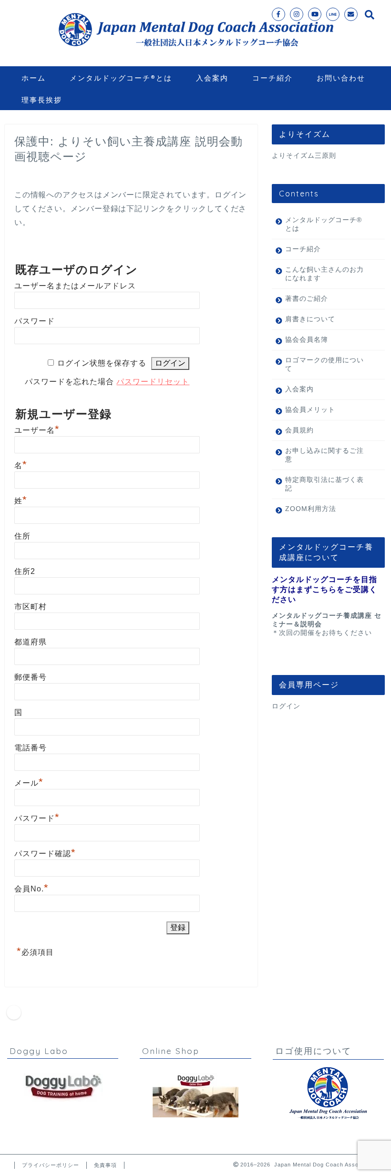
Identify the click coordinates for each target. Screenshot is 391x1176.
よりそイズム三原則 (304, 155)
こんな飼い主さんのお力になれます (324, 274)
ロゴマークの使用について (324, 364)
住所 (22, 536)
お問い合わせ (341, 77)
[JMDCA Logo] (328, 1094)
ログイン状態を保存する (101, 363)
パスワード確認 (45, 853)
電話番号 (30, 748)
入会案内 (212, 77)
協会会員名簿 (306, 339)
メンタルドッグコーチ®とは (121, 77)
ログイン (286, 706)
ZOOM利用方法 (310, 508)
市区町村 (30, 607)
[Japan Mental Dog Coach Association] (195, 53)
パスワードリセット (152, 382)
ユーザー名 (37, 430)
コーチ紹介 (272, 77)
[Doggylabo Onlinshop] (195, 1095)
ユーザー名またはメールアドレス (75, 286)
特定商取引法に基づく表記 (324, 484)
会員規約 (299, 430)
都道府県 (30, 642)
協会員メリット (310, 409)
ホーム (33, 77)
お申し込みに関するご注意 (324, 455)
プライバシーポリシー (50, 1165)
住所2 (24, 571)
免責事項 (105, 1165)
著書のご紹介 (306, 298)
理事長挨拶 (41, 99)
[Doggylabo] (62, 1087)
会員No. (31, 889)
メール (28, 783)
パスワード (34, 321)
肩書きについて (310, 319)
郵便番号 (30, 677)
